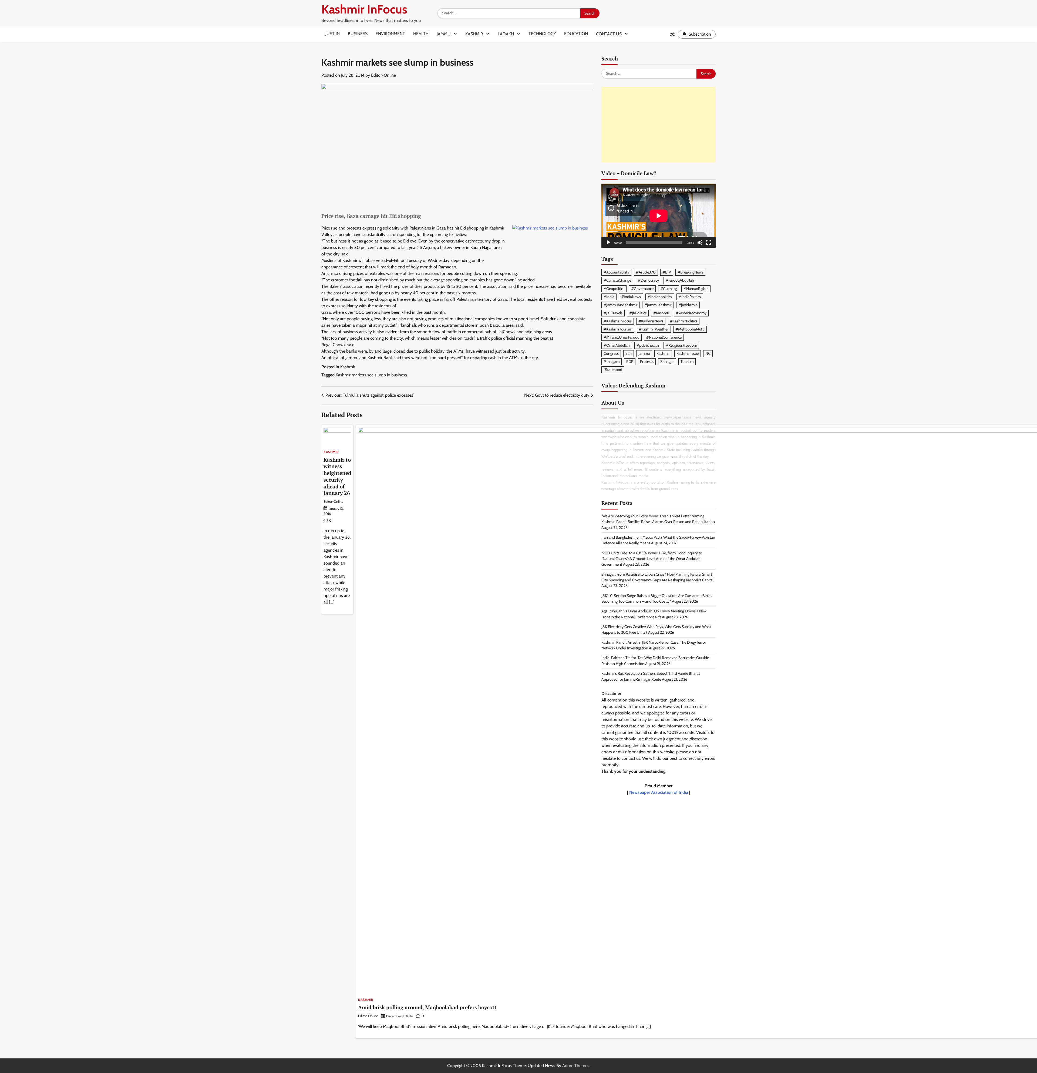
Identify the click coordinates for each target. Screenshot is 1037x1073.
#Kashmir (661, 313)
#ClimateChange (617, 280)
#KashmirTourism (618, 329)
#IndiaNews (631, 296)
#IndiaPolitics (690, 296)
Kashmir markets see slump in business (371, 374)
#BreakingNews (690, 272)
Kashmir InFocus (364, 9)
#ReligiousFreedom (681, 345)
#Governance (642, 288)
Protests (647, 361)
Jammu (444, 33)
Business (358, 33)
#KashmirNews (650, 321)
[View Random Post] (672, 34)
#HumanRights (696, 288)
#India (609, 296)
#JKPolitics (638, 313)
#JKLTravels (613, 313)
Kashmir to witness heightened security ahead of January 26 (337, 476)
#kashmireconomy (691, 313)
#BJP (666, 272)
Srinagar (667, 361)
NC (708, 353)
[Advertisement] (658, 124)
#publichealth (648, 345)
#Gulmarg (668, 288)
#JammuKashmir (658, 304)
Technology (542, 33)
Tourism (687, 361)
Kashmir (474, 33)
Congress (611, 353)
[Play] (608, 242)
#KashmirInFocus (618, 321)
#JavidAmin (688, 304)
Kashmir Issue (687, 353)
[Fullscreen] (708, 242)
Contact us (609, 33)
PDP (629, 361)
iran (628, 353)
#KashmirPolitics (683, 321)
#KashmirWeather (654, 329)
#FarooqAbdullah (680, 280)
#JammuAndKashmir (621, 304)
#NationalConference (664, 337)
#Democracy (648, 280)
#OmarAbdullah (617, 345)
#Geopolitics (614, 288)
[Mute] (700, 242)
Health (421, 33)
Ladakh (506, 33)
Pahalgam (611, 361)
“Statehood (613, 369)
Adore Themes (575, 1065)
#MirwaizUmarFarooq (621, 337)
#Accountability (616, 272)
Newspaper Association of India (658, 792)
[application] (658, 216)
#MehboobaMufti (690, 329)
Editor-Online (383, 75)
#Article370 (646, 272)
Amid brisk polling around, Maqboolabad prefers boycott (427, 1007)
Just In (332, 33)
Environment (390, 33)
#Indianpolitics (660, 296)
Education (576, 33)
